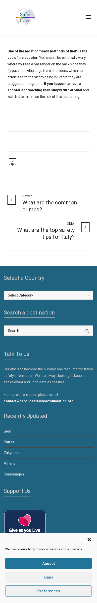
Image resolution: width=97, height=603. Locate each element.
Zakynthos (12, 453)
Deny (48, 577)
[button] (89, 539)
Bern (7, 431)
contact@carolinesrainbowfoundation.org (39, 401)
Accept (48, 563)
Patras (9, 442)
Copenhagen (14, 474)
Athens (9, 463)
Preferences (48, 591)
